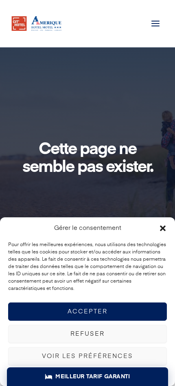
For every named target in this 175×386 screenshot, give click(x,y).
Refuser (87, 334)
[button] (163, 228)
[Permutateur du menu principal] (155, 23)
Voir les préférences (87, 356)
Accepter (87, 312)
